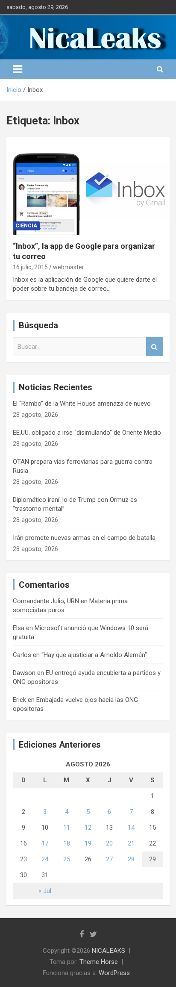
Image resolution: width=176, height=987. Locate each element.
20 (109, 843)
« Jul (44, 891)
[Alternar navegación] (17, 69)
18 (66, 843)
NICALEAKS (108, 951)
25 (66, 859)
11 (66, 827)
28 (131, 859)
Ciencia (26, 226)
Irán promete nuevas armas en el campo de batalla (84, 538)
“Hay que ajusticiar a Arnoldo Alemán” (94, 655)
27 (109, 859)
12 (88, 827)
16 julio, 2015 (30, 267)
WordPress (114, 973)
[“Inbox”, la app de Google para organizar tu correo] (88, 185)
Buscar (154, 346)
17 (44, 843)
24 (44, 859)
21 (131, 843)
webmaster (68, 267)
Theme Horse (98, 962)
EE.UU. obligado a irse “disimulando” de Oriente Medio (87, 432)
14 (131, 827)
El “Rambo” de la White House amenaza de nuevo (82, 403)
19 (88, 843)
